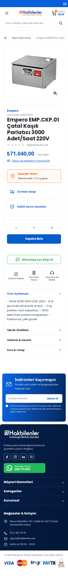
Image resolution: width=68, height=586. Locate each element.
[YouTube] (31, 457)
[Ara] (60, 23)
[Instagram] (15, 457)
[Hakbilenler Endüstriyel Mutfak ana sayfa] (22, 434)
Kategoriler (34, 491)
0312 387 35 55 (18, 532)
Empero (13, 111)
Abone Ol (52, 398)
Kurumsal (34, 500)
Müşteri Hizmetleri (34, 482)
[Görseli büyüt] (55, 93)
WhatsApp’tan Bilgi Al (37, 259)
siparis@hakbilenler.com (22, 538)
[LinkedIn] (23, 457)
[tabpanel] (34, 312)
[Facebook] (7, 457)
